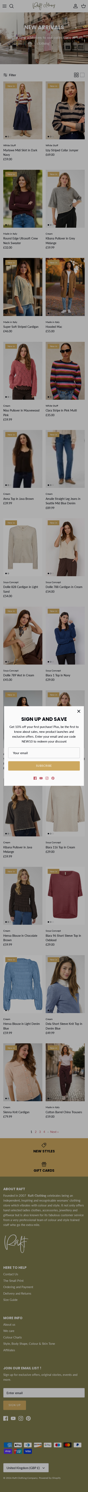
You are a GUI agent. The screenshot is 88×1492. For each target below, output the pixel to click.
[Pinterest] (52, 778)
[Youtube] (41, 778)
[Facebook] (35, 778)
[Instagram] (47, 778)
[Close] (78, 711)
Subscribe (44, 765)
